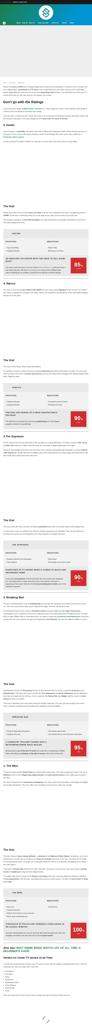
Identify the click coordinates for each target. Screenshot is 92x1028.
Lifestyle (55, 23)
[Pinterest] (77, 2)
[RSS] (88, 2)
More (72, 23)
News (18, 23)
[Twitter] (71, 2)
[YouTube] (80, 2)
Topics (64, 23)
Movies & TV (45, 58)
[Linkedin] (82, 2)
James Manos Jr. (45, 267)
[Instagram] (74, 2)
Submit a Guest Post (20, 2)
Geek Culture (43, 23)
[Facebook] (69, 2)
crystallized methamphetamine (68, 616)
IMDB (25, 109)
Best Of (32, 23)
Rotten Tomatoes (35, 109)
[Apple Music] (85, 2)
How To (24, 23)
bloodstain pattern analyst (13, 137)
